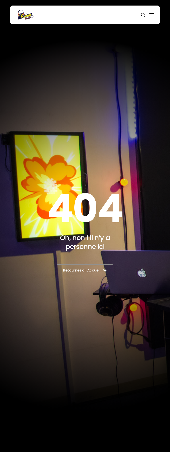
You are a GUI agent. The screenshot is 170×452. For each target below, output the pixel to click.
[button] (151, 15)
